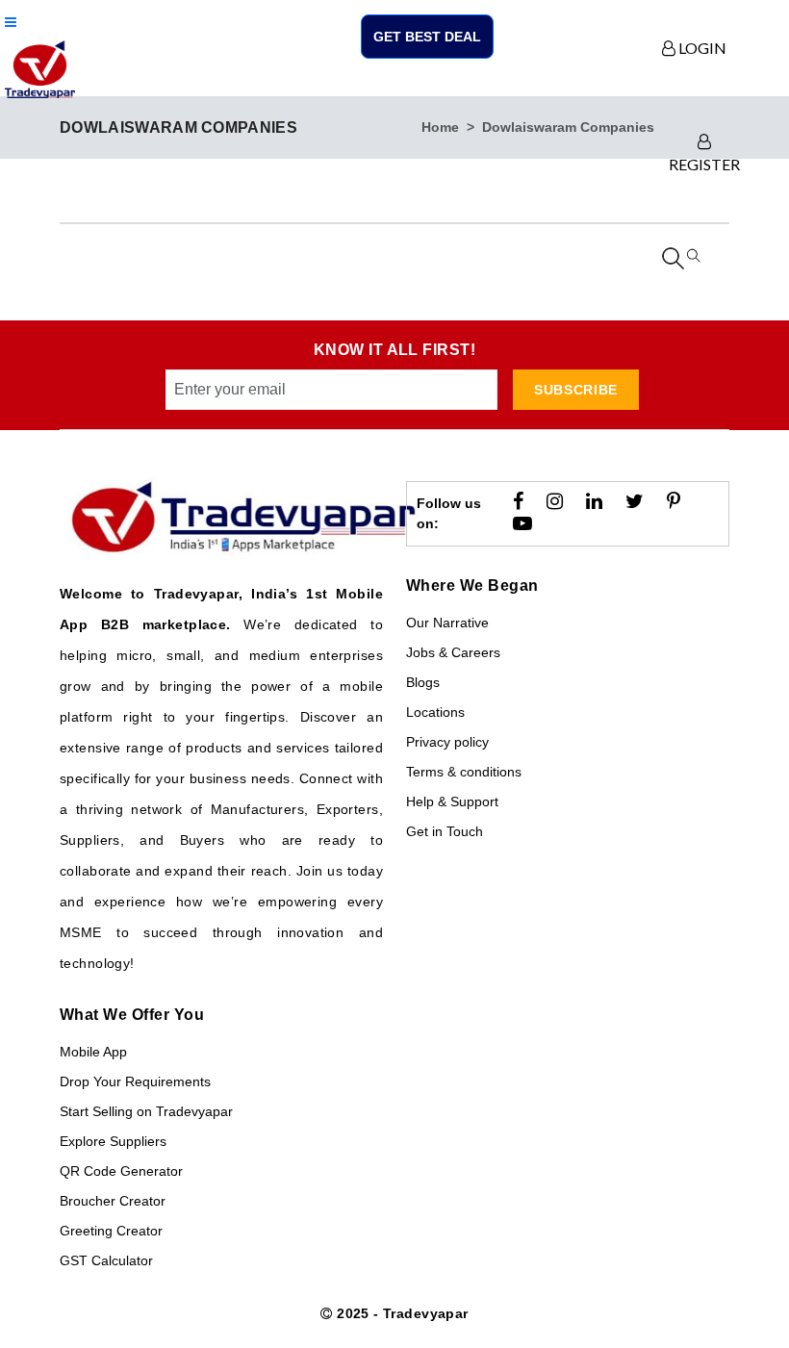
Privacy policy (447, 742)
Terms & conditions (464, 771)
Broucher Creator (112, 1200)
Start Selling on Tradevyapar (146, 1111)
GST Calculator (106, 1260)
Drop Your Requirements (135, 1081)
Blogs (423, 682)
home (440, 127)
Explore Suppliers (113, 1141)
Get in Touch (444, 831)
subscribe (576, 389)
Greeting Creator (111, 1230)
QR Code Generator (121, 1171)
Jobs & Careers (453, 652)
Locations (435, 712)
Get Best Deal (427, 36)
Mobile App (93, 1051)
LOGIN (700, 47)
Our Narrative (447, 622)
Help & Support (452, 801)
